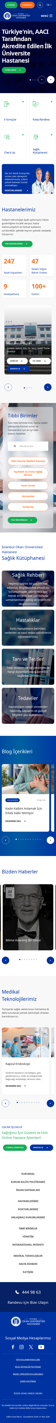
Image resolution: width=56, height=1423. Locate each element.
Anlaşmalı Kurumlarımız (28, 1217)
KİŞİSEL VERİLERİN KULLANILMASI (28, 1374)
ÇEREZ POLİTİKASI (28, 1381)
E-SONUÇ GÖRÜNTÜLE (15, 1147)
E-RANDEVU (27, 5)
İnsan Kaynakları (28, 1190)
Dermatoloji (28, 496)
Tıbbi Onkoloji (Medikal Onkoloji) (28, 461)
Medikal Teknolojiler (28, 1255)
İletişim (28, 1272)
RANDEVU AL (15, 369)
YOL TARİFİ (37, 361)
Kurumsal (28, 1173)
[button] (30, 80)
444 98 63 (31, 1292)
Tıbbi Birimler (28, 1228)
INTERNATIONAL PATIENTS (28, 1244)
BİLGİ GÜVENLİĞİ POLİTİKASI (28, 1367)
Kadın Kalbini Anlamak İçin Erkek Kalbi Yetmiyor (23, 810)
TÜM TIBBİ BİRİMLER (19, 520)
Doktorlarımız (28, 1209)
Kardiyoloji (28, 506)
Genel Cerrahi (28, 485)
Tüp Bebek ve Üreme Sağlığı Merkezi (28, 473)
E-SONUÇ (11, 5)
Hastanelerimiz (28, 1201)
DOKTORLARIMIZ (13, 190)
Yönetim (28, 1236)
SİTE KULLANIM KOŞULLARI (28, 1359)
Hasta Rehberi (28, 1264)
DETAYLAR (14, 361)
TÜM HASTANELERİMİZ (14, 244)
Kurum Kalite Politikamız (28, 1182)
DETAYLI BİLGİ (10, 70)
